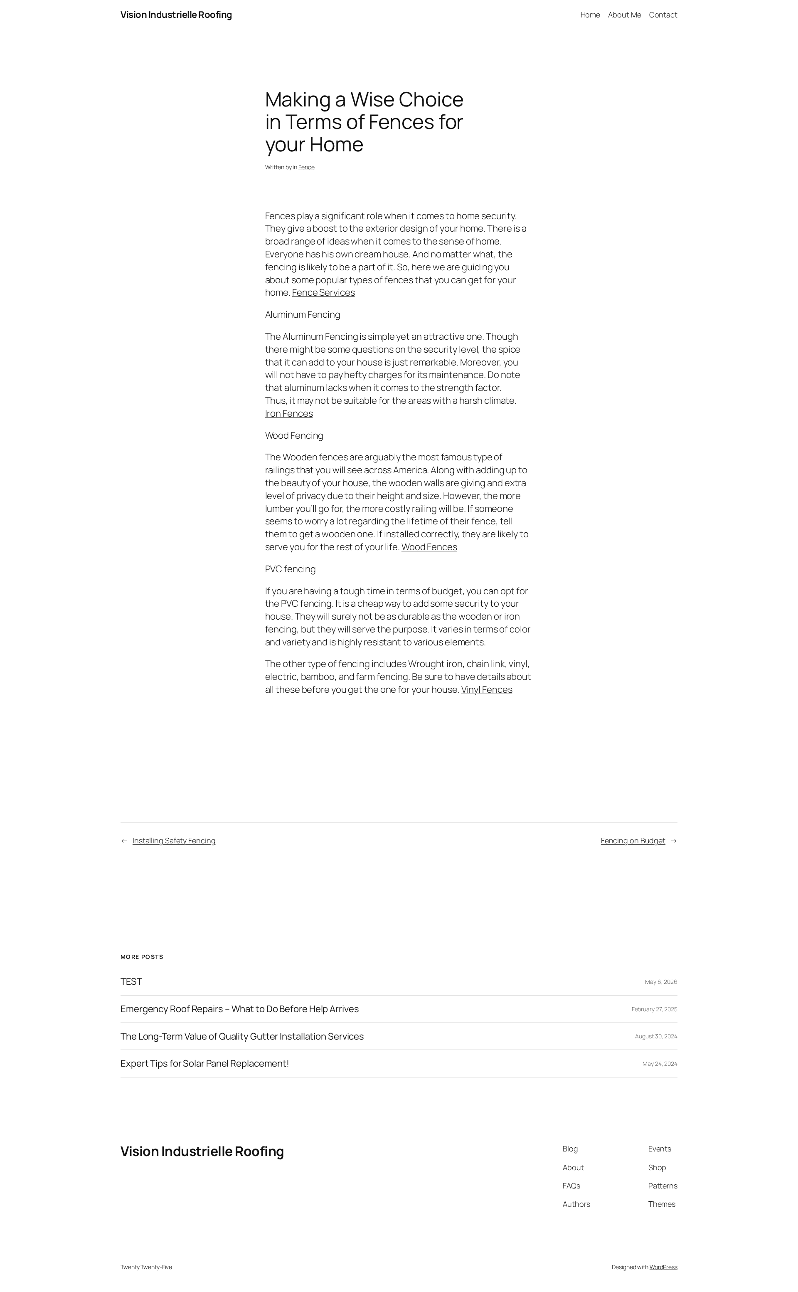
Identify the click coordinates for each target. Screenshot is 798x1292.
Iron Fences (289, 413)
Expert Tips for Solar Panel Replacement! (205, 1063)
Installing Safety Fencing (174, 840)
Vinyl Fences (486, 689)
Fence (306, 167)
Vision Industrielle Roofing (176, 14)
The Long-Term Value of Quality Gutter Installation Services (242, 1036)
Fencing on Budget (633, 840)
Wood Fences (429, 547)
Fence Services (323, 292)
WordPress (663, 1267)
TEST (131, 981)
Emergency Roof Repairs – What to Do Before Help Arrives (240, 1009)
